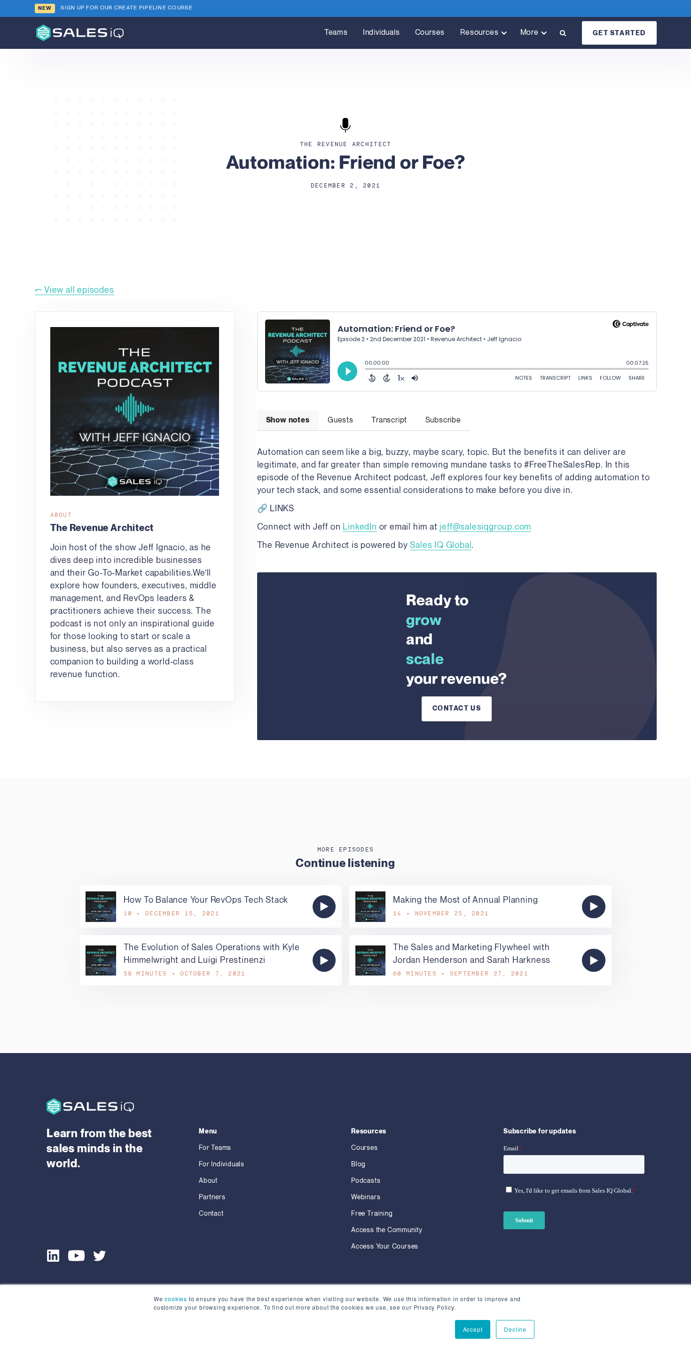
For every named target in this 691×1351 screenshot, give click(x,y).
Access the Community (387, 1230)
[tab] (288, 420)
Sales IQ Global (440, 545)
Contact (211, 1213)
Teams (336, 33)
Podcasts (365, 1180)
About (208, 1180)
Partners (212, 1197)
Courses (430, 33)
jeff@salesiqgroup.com (485, 527)
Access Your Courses (384, 1246)
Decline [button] (515, 1329)
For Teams (215, 1147)
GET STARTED (619, 33)
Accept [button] (473, 1329)
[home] (80, 32)
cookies (176, 1299)
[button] (482, 33)
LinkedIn (360, 527)
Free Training (372, 1213)
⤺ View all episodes (74, 290)
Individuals (381, 33)
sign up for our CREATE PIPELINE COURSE (127, 8)
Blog (358, 1164)
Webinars (365, 1197)
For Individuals (221, 1164)
